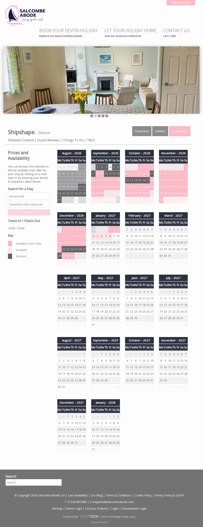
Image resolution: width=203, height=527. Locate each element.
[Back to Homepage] (25, 15)
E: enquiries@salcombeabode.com (112, 502)
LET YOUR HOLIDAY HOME (130, 32)
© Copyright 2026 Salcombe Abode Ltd (39, 495)
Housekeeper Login (134, 508)
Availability (180, 131)
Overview (142, 131)
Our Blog (96, 495)
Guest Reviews (48, 140)
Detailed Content (21, 140)
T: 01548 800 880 (75, 502)
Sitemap (57, 508)
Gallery (160, 131)
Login (114, 508)
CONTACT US (176, 32)
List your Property (96, 508)
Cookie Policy (143, 495)
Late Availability (78, 495)
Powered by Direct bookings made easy (99, 516)
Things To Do (73, 140)
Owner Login (73, 508)
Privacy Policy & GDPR (169, 495)
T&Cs (91, 140)
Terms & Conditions (118, 495)
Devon (44, 132)
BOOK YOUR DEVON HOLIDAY (68, 32)
